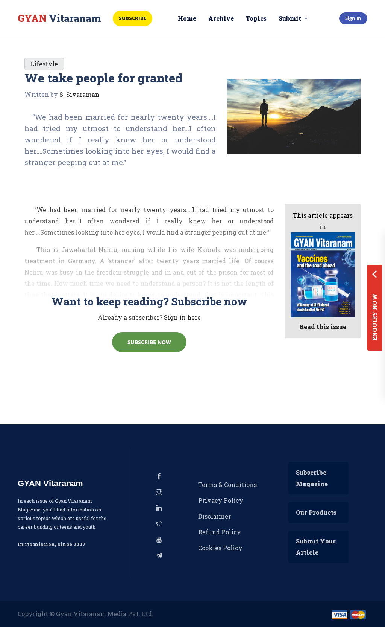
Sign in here (182, 317)
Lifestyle (44, 64)
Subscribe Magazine (312, 478)
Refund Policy (219, 532)
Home (187, 18)
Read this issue (322, 327)
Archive (221, 18)
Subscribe (132, 18)
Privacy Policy (220, 500)
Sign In (353, 18)
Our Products (316, 512)
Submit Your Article (316, 546)
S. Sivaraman (79, 94)
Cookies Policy (220, 548)
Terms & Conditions (227, 484)
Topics (256, 18)
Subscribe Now (149, 342)
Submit (291, 18)
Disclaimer (214, 516)
